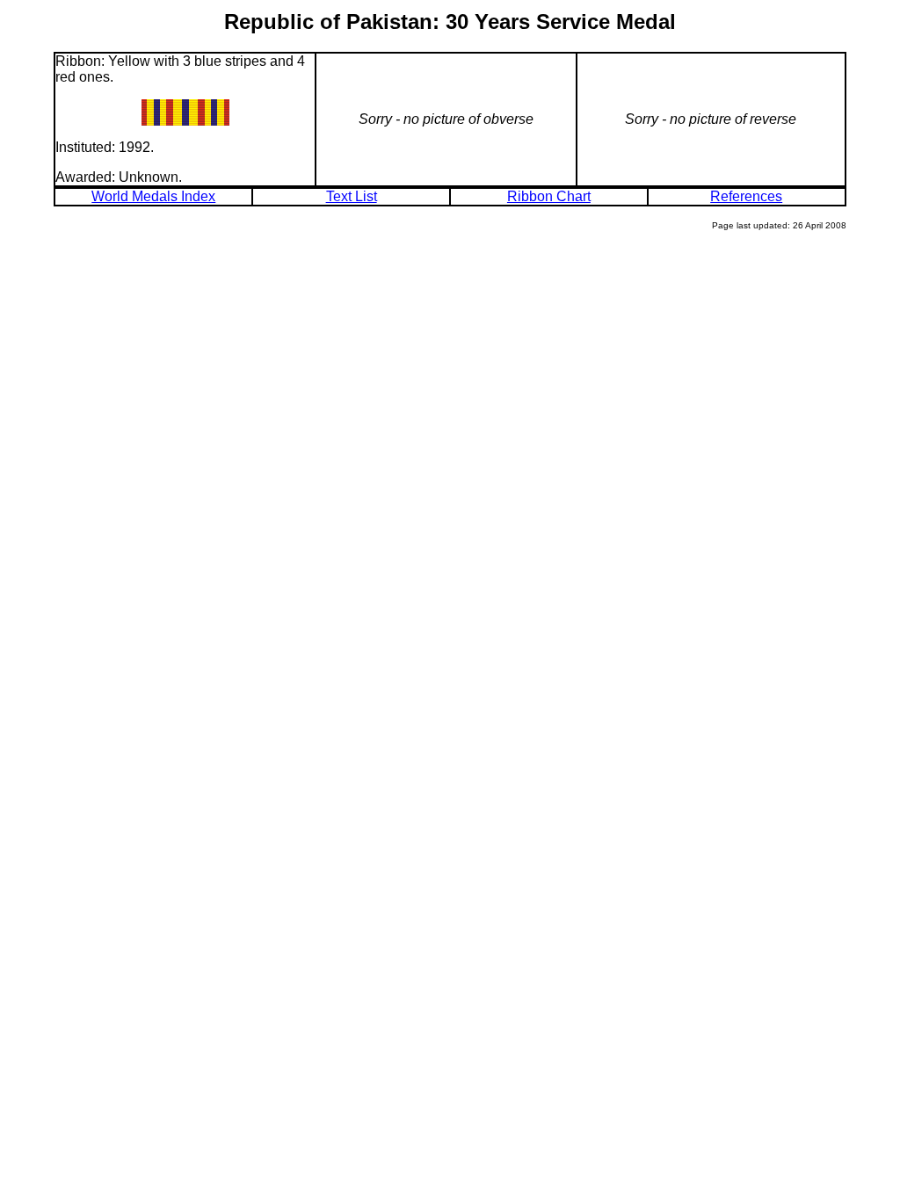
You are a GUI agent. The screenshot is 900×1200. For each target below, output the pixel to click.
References (746, 196)
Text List (351, 196)
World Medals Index (153, 196)
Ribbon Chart (549, 196)
